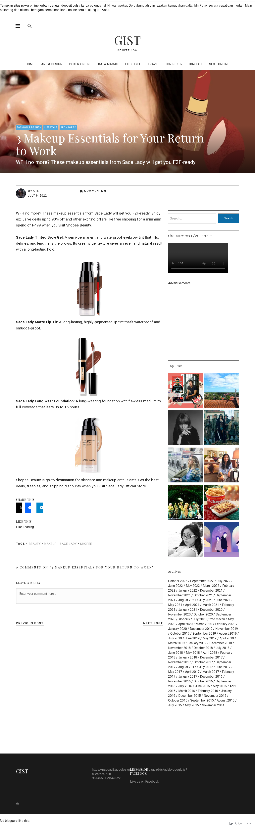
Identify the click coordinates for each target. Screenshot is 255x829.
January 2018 (187, 657)
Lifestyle (133, 64)
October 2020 (203, 614)
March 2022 (211, 586)
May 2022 (193, 586)
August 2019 (228, 633)
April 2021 (192, 605)
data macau (108, 64)
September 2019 (204, 633)
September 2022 (202, 581)
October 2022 (177, 581)
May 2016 (220, 686)
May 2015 (192, 705)
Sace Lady (68, 544)
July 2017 (206, 667)
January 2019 (197, 643)
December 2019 (201, 629)
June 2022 (175, 586)
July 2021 (206, 600)
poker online (80, 64)
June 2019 (192, 638)
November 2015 (215, 696)
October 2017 (203, 662)
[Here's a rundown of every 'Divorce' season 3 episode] (185, 466)
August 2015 (225, 700)
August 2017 (187, 667)
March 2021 (210, 605)
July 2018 (223, 648)
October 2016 (203, 681)
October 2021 (203, 595)
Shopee (86, 544)
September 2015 (202, 700)
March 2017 (210, 672)
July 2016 (185, 686)
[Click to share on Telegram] (39, 508)
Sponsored (68, 127)
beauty (35, 544)
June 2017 (223, 667)
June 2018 (175, 653)
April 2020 (185, 624)
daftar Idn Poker (196, 5)
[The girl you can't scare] (185, 540)
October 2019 (179, 633)
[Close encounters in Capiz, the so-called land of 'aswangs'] (221, 391)
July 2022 (223, 581)
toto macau (217, 619)
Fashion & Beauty (29, 127)
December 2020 (211, 609)
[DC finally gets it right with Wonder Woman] (221, 428)
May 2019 (210, 638)
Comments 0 (95, 191)
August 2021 (187, 600)
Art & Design (52, 64)
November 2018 (179, 648)
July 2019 (175, 638)
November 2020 (179, 614)
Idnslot (195, 64)
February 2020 (225, 624)
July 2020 (200, 619)
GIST (127, 40)
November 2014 (213, 705)
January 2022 (187, 590)
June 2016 (202, 686)
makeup (50, 544)
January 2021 (187, 609)
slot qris (184, 619)
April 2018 (210, 653)
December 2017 (211, 657)
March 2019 (176, 643)
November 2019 (226, 629)
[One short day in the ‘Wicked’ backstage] (185, 503)
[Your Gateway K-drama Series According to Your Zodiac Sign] (221, 540)
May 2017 (175, 672)
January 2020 (177, 629)
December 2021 (211, 590)
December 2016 (211, 676)
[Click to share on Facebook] (28, 508)
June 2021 (223, 600)
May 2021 (175, 605)
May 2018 (193, 653)
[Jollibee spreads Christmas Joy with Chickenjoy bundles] (221, 503)
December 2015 (189, 696)
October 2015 (177, 700)
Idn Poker (174, 64)
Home (30, 64)
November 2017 (179, 662)
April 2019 (227, 638)
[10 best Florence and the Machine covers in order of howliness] (185, 428)
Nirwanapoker (117, 5)
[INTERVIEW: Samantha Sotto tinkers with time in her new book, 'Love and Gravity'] (221, 466)
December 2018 (220, 643)
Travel (154, 64)
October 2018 (203, 648)
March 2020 (204, 624)
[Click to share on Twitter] (19, 508)
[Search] (29, 26)
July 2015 (175, 705)
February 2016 (208, 691)
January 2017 (187, 676)
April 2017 (192, 672)
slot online (219, 64)
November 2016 (179, 681)
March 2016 (186, 691)
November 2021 (179, 595)
